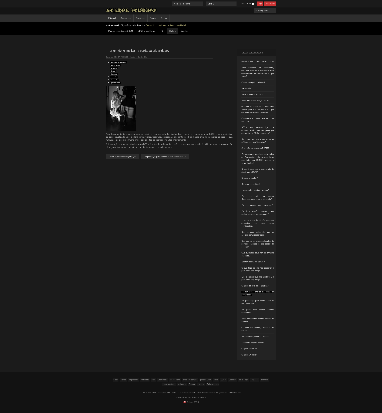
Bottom (140, 25)
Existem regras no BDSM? (253, 262)
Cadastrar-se (270, 4)
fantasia (114, 74)
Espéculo (232, 380)
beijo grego (243, 380)
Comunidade (125, 18)
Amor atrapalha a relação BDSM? (255, 100)
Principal (112, 18)
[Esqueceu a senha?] (238, 4)
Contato (164, 18)
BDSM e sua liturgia (146, 31)
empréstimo (133, 380)
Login (260, 4)
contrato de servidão (118, 62)
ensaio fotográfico (190, 380)
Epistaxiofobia (213, 384)
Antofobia (145, 380)
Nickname (182, 384)
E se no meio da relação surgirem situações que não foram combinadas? (257, 223)
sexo (153, 380)
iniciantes (114, 80)
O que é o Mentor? (249, 178)
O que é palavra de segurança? (254, 286)
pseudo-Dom (205, 380)
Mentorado (246, 88)
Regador (254, 380)
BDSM (223, 380)
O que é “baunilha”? (249, 349)
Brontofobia (162, 380)
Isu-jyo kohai (175, 380)
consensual (115, 65)
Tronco (123, 380)
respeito (114, 68)
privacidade (115, 82)
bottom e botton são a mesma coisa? (257, 61)
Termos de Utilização (199, 397)
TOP (162, 31)
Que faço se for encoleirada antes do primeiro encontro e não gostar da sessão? (257, 244)
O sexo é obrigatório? (250, 184)
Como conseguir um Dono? (253, 82)
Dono (113, 71)
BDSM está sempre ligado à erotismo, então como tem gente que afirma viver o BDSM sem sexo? (257, 130)
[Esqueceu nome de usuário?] (205, 4)
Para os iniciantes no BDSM (120, 31)
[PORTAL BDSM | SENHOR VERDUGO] (131, 10)
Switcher (184, 31)
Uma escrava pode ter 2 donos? (255, 336)
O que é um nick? (249, 355)
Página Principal (128, 25)
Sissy (115, 380)
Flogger (192, 384)
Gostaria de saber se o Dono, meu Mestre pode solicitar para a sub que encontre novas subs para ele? (257, 109)
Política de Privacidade (183, 397)
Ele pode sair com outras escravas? (257, 205)
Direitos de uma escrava (251, 94)
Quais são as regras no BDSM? (255, 148)
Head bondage (169, 384)
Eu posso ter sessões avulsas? (255, 190)
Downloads (140, 18)
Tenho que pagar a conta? (252, 343)
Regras (153, 18)
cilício (216, 380)
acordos (114, 77)
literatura (264, 380)
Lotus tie (201, 384)
